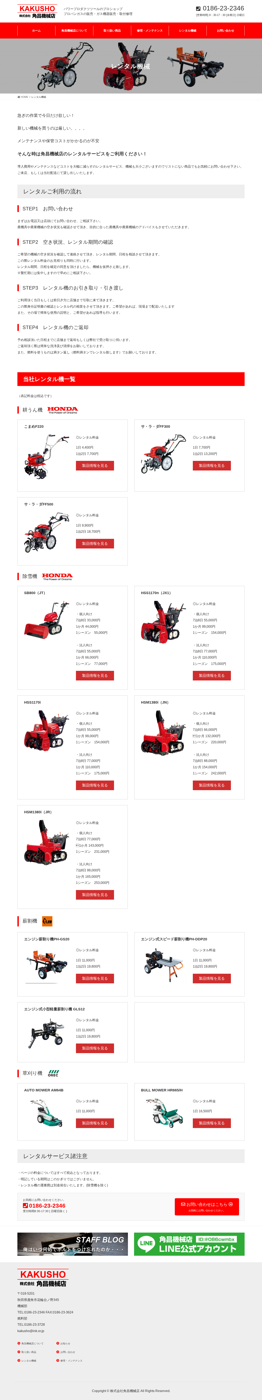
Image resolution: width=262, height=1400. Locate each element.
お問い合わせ (67, 1352)
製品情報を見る (95, 466)
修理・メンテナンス (71, 1360)
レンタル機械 (28, 1360)
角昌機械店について (32, 1343)
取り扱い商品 (28, 1352)
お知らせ (65, 1343)
